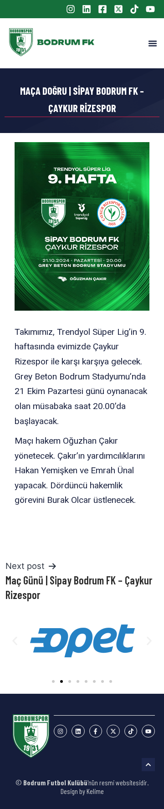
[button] (152, 43)
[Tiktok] (131, 731)
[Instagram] (60, 731)
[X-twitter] (113, 731)
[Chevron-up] (148, 764)
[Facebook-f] (95, 731)
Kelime (95, 791)
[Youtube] (148, 731)
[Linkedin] (78, 731)
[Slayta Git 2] (61, 681)
